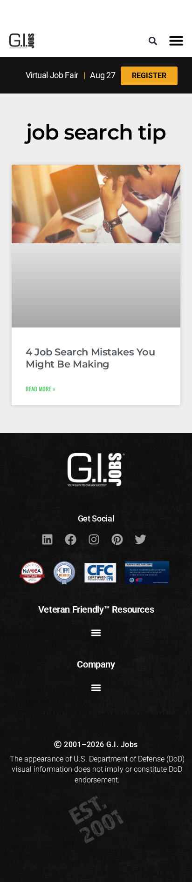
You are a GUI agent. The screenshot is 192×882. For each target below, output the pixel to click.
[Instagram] (93, 539)
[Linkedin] (47, 539)
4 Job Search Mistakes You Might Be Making (90, 357)
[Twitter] (140, 539)
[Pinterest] (117, 539)
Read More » (40, 389)
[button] (153, 40)
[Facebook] (70, 539)
